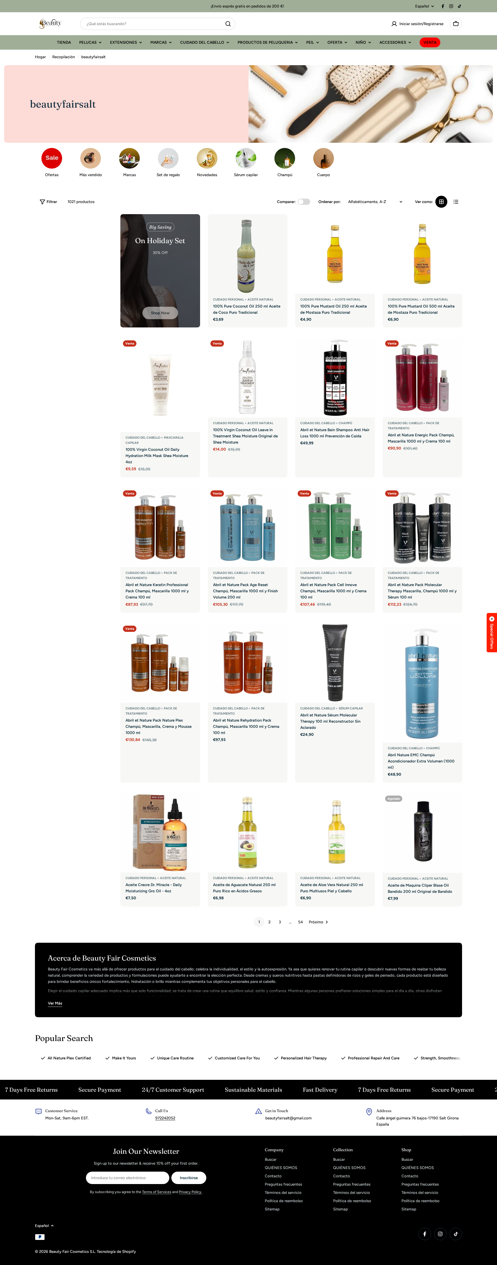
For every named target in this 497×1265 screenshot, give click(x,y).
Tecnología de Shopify (116, 1251)
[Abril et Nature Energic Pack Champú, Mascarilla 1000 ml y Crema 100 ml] (422, 377)
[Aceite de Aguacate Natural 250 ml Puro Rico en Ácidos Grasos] (248, 833)
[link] (207, 164)
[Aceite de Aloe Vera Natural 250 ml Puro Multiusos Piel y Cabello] (335, 833)
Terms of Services (156, 1192)
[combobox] (157, 24)
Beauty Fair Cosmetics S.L (72, 1251)
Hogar (40, 57)
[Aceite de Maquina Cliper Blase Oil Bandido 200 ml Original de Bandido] (422, 833)
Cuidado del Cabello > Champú (326, 423)
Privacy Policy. (190, 1192)
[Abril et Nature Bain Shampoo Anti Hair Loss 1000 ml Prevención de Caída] (335, 377)
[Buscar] (228, 24)
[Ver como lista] (456, 202)
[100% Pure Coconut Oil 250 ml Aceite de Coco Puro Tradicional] (248, 254)
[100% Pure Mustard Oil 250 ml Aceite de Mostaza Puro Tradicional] (335, 254)
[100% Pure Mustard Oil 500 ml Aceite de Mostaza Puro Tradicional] (422, 254)
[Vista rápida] (280, 225)
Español (422, 6)
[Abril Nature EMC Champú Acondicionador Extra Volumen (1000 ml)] (422, 683)
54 (300, 922)
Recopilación (63, 57)
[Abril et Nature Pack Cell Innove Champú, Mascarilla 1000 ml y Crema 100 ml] (335, 527)
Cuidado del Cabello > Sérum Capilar (331, 708)
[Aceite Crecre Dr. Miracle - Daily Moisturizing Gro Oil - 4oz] (160, 833)
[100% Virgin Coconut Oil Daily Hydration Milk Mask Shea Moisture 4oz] (160, 385)
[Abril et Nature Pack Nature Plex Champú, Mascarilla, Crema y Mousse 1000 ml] (160, 663)
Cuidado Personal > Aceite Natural (243, 299)
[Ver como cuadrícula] (441, 202)
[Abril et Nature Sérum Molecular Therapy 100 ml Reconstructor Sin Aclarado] (335, 663)
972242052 (165, 1118)
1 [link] (259, 922)
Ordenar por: (329, 201)
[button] (492, 632)
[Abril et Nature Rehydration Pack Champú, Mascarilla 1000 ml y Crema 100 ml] (248, 663)
